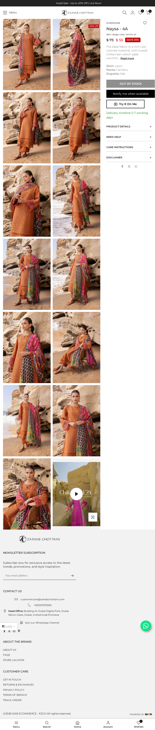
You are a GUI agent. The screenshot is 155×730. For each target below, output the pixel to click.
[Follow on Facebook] (4, 631)
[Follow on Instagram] (14, 631)
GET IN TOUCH (12, 679)
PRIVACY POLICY (13, 689)
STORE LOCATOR (13, 660)
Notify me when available (131, 94)
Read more (127, 58)
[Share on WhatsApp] (136, 166)
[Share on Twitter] (129, 166)
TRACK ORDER (12, 700)
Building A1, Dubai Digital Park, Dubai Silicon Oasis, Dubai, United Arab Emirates (38, 612)
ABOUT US (9, 649)
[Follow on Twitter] (9, 631)
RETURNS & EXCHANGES (18, 684)
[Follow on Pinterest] (19, 631)
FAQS (6, 654)
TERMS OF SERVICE (15, 694)
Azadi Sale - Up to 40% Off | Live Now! (77, 3)
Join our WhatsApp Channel (42, 622)
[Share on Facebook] (122, 166)
